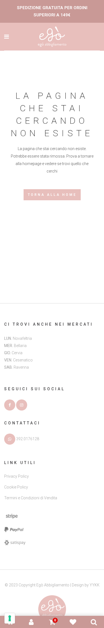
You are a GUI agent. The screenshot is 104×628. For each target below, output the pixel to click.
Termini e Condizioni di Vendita (30, 498)
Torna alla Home (52, 195)
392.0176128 (27, 438)
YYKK (95, 585)
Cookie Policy (16, 487)
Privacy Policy (16, 476)
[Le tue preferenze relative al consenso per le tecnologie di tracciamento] (9, 618)
